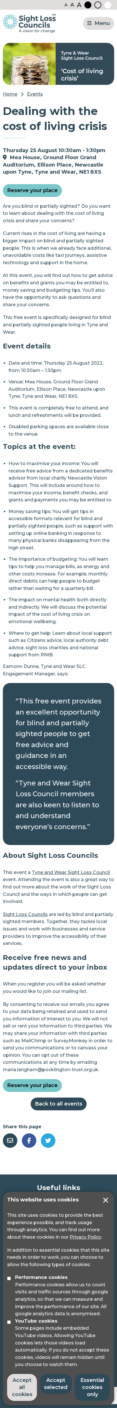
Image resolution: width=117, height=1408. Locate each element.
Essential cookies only (92, 1387)
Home (10, 94)
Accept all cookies (22, 1387)
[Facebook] (29, 1140)
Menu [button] (102, 23)
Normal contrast (97, 5)
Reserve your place (32, 190)
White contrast (107, 5)
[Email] (10, 1140)
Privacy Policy (85, 1237)
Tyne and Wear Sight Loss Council (71, 872)
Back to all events (58, 1104)
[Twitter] (48, 1140)
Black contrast (87, 5)
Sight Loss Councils (25, 914)
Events (35, 94)
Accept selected (105, 1200)
